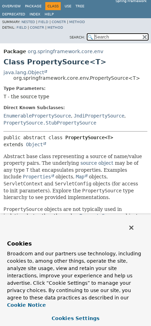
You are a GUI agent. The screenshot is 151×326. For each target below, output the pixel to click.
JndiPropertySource (99, 116)
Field (43, 22)
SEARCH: (77, 37)
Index (34, 14)
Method (77, 22)
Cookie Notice (26, 305)
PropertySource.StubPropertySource (50, 123)
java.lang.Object (24, 72)
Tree (80, 6)
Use (68, 6)
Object (34, 144)
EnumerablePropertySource (37, 116)
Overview (11, 6)
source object (96, 163)
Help (49, 14)
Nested (28, 22)
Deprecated (13, 14)
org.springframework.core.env (65, 51)
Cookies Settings (75, 318)
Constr (59, 22)
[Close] (131, 227)
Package (33, 6)
